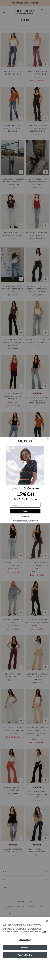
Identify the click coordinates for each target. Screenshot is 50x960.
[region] (25, 938)
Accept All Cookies (25, 955)
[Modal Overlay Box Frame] (25, 480)
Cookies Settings (25, 940)
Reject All (25, 947)
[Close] (47, 921)
